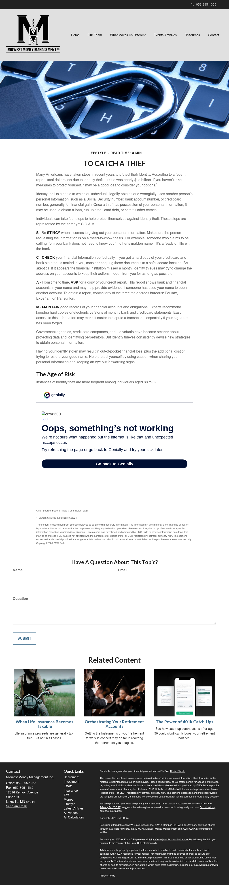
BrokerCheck (177, 771)
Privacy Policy (107, 875)
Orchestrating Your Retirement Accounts (114, 724)
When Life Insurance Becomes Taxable (44, 724)
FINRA (176, 825)
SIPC (183, 825)
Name (18, 570)
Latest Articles (74, 808)
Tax (66, 795)
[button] (95, 35)
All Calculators (74, 817)
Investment (71, 781)
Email (122, 570)
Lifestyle (69, 804)
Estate (68, 786)
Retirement (71, 777)
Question (20, 598)
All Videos (71, 812)
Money (68, 799)
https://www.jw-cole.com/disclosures (169, 839)
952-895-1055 (206, 4)
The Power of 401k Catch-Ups (184, 721)
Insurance (71, 790)
